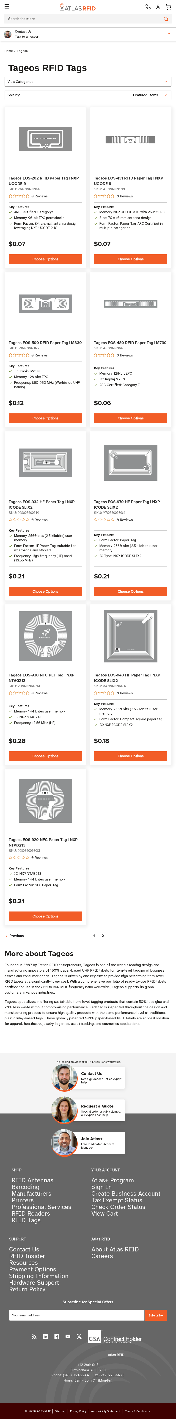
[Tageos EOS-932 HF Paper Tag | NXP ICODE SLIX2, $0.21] (45, 463)
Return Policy (27, 1289)
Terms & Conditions (137, 1411)
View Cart (104, 1213)
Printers (23, 1200)
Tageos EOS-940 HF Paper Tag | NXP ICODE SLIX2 (127, 677)
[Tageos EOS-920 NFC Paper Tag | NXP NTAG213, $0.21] (45, 801)
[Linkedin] (45, 1336)
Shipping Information (39, 1276)
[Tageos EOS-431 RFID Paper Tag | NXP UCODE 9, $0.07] (130, 139)
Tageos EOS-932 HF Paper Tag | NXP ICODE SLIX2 (42, 504)
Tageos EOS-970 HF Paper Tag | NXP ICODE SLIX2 (127, 504)
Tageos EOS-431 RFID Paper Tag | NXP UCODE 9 (128, 180)
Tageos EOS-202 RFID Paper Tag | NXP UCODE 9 (44, 180)
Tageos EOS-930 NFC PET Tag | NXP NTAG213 (41, 677)
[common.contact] (148, 7)
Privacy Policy (78, 1411)
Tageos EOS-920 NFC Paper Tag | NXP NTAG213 (43, 842)
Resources (23, 1262)
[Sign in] (158, 7)
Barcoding (25, 1187)
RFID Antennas (32, 1180)
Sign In (101, 1187)
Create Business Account (125, 1193)
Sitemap (60, 1411)
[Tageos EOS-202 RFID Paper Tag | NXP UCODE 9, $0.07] (45, 139)
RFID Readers (31, 1213)
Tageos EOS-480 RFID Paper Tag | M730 (130, 342)
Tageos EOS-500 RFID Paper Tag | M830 (45, 342)
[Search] (166, 19)
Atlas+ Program (112, 1180)
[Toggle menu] (7, 7)
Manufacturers (31, 1193)
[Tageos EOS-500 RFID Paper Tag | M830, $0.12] (45, 303)
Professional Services (41, 1207)
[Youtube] (68, 1336)
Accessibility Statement (105, 1411)
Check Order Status (118, 1207)
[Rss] (34, 1336)
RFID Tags (26, 1220)
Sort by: (14, 95)
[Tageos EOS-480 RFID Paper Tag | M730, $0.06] (130, 304)
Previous (16, 935)
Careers (102, 1256)
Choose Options (45, 259)
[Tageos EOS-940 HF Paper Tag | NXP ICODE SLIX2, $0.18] (130, 636)
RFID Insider (27, 1256)
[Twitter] (79, 1336)
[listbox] (151, 95)
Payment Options (32, 1269)
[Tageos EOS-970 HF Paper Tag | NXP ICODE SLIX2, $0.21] (130, 463)
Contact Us (24, 1249)
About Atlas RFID (115, 1249)
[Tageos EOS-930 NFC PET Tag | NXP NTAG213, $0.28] (45, 636)
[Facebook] (56, 1336)
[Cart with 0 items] (168, 7)
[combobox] (76, 19)
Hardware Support (34, 1282)
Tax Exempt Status (116, 1200)
